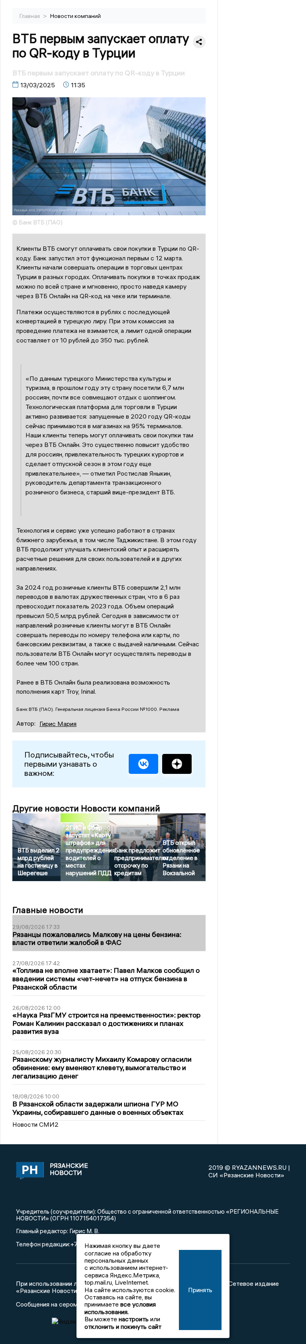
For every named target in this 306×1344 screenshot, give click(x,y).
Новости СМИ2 (35, 1124)
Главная (30, 16)
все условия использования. (120, 1307)
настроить (134, 1319)
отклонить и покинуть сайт (122, 1326)
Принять (200, 1290)
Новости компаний (75, 16)
